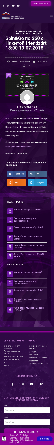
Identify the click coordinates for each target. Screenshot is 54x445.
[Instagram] (8, 5)
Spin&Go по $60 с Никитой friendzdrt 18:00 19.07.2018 (29, 32)
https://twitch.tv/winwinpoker (18, 147)
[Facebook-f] (3, 5)
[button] (51, 16)
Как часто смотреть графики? (28, 209)
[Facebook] (13, 384)
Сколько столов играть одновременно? (25, 219)
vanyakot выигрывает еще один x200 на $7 (29, 246)
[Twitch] (18, 5)
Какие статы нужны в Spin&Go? (28, 227)
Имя (5, 405)
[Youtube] (13, 5)
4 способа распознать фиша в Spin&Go (28, 237)
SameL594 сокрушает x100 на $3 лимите (29, 255)
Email (6, 417)
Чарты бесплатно (40, 3)
